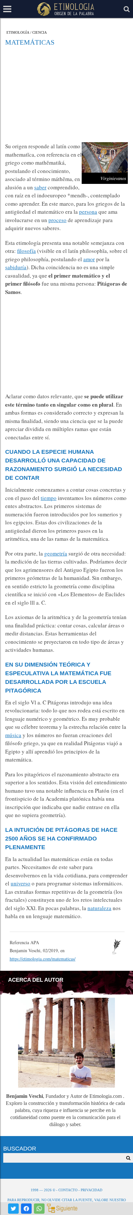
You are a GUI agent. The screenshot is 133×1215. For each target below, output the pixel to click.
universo (20, 883)
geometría (55, 553)
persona (88, 211)
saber (40, 187)
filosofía (26, 250)
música (13, 735)
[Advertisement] (66, 94)
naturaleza (99, 908)
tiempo (48, 498)
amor (89, 259)
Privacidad (91, 1190)
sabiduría (15, 267)
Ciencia (39, 32)
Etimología (17, 32)
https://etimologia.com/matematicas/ (43, 959)
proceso (57, 220)
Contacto (67, 1190)
